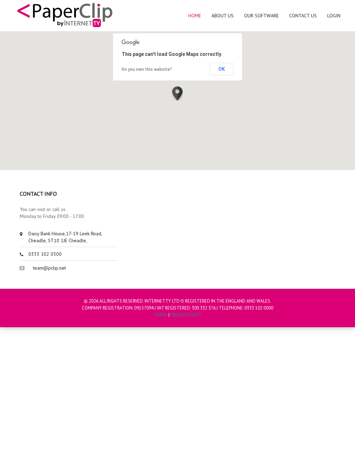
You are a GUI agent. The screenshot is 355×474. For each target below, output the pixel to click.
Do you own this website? (147, 69)
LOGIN (333, 15)
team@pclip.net (49, 268)
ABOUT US (222, 15)
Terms (160, 315)
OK (221, 69)
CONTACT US (303, 15)
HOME (194, 15)
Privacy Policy (186, 315)
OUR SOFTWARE (261, 15)
